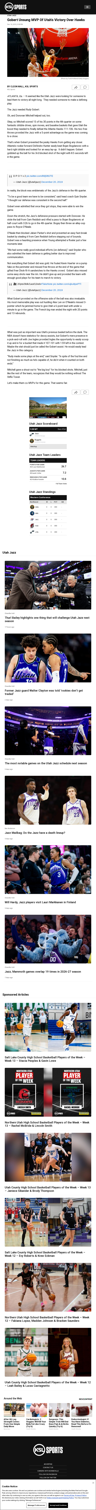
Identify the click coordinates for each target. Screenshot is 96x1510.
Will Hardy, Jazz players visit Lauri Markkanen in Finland (40, 902)
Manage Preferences (36, 1505)
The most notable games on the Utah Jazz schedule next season (46, 763)
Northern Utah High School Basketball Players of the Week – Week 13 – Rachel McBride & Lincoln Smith (47, 1124)
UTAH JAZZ (11, 15)
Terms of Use (69, 1495)
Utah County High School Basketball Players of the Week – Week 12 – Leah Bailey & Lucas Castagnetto (48, 1384)
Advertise (48, 1464)
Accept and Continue (58, 1505)
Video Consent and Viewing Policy (60, 1498)
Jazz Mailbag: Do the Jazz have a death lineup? (35, 832)
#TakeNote (46, 284)
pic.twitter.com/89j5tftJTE (39, 176)
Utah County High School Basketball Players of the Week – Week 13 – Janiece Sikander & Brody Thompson (48, 1189)
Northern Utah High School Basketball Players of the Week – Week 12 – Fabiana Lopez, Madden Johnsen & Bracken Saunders (47, 1319)
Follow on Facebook (48, 1474)
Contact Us (48, 1467)
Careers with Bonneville (48, 1471)
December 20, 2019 (52, 182)
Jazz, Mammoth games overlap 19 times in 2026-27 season (43, 971)
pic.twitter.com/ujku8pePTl (67, 284)
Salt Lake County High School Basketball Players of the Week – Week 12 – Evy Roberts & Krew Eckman (45, 1254)
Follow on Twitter (48, 1478)
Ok (93, 1482)
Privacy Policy (80, 1495)
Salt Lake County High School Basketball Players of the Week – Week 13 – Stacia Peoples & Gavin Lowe (45, 1059)
